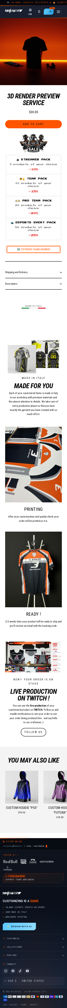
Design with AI (19, 926)
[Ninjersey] (14, 11)
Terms (24, 1005)
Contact (33, 1005)
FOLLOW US (34, 732)
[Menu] (58, 11)
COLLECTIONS (12, 947)
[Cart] (39, 11)
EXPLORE (10, 955)
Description (11, 283)
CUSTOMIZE (11, 938)
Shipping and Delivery (16, 272)
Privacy (13, 1005)
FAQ (5, 1005)
